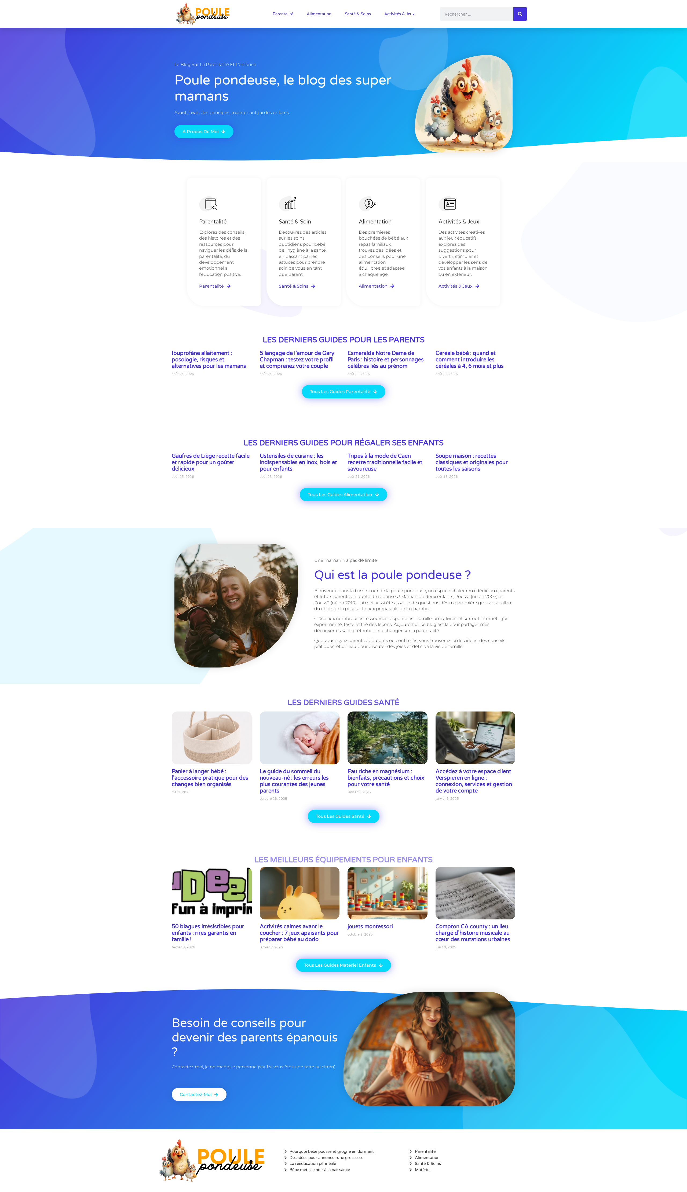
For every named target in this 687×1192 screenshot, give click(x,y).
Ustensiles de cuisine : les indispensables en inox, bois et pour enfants (298, 462)
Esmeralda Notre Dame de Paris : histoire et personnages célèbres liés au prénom (386, 359)
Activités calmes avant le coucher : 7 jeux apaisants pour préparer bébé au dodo (299, 933)
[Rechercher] (520, 14)
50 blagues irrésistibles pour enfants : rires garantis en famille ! (208, 933)
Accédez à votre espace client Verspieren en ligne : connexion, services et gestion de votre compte (474, 781)
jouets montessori (370, 926)
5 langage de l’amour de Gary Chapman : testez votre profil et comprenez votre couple (297, 359)
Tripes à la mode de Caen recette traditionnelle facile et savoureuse (385, 462)
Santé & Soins (358, 14)
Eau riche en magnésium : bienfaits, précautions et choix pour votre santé (386, 778)
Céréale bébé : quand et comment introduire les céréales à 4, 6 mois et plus (470, 359)
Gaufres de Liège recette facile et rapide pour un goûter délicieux (211, 462)
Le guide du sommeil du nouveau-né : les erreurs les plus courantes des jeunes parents (294, 781)
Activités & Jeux (399, 14)
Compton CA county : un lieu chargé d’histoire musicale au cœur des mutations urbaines (473, 933)
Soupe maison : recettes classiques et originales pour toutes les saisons (472, 462)
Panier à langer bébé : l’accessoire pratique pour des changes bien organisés (210, 778)
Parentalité (283, 14)
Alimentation (319, 14)
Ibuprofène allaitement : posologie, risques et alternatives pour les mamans (209, 359)
